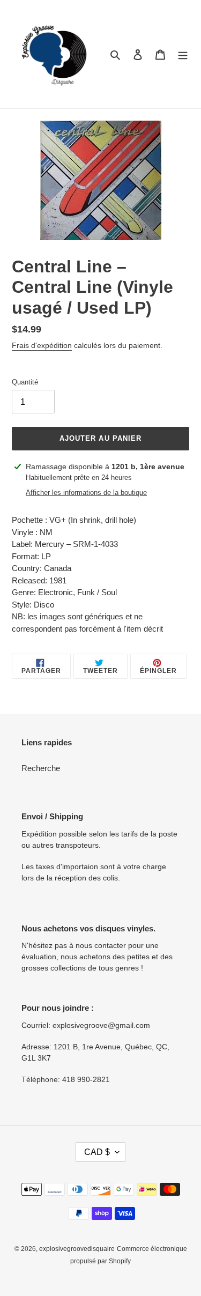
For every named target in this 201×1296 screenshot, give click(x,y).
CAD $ (97, 1152)
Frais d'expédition (42, 345)
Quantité (25, 382)
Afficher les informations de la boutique (86, 492)
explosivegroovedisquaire (77, 1249)
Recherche (40, 768)
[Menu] (183, 54)
